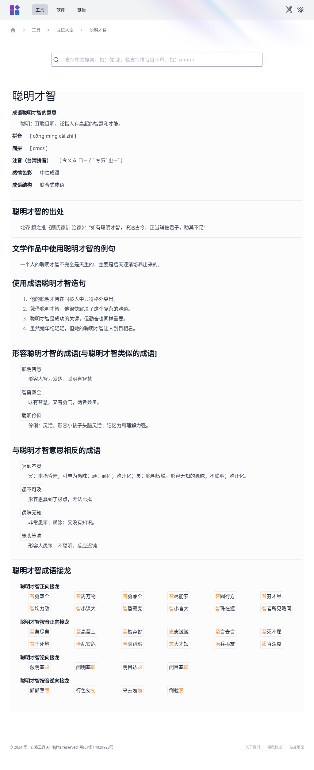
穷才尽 (271, 596)
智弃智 (132, 631)
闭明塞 (86, 667)
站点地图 (296, 747)
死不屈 (271, 631)
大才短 (179, 644)
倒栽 (176, 690)
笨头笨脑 (31, 536)
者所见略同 (276, 608)
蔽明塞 (39, 667)
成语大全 (65, 30)
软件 (60, 10)
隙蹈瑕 (132, 644)
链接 (81, 10)
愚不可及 (31, 489)
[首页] (13, 30)
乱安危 (86, 644)
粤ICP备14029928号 (96, 747)
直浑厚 (271, 644)
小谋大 (86, 608)
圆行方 (225, 596)
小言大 (179, 608)
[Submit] (58, 59)
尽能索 (179, 596)
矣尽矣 (39, 631)
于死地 (39, 644)
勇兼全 (132, 596)
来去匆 (132, 690)
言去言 (225, 631)
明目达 (132, 667)
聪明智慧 (31, 369)
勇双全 (39, 596)
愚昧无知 (31, 512)
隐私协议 (274, 747)
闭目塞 (179, 667)
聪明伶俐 (31, 415)
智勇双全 (31, 392)
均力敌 (39, 608)
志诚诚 (179, 631)
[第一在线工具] (15, 10)
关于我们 (252, 747)
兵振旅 (225, 644)
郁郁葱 (39, 690)
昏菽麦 (132, 608)
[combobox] (157, 60)
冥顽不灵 (31, 466)
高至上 (86, 631)
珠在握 (225, 608)
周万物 (86, 596)
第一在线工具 (34, 747)
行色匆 (86, 690)
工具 (40, 10)
